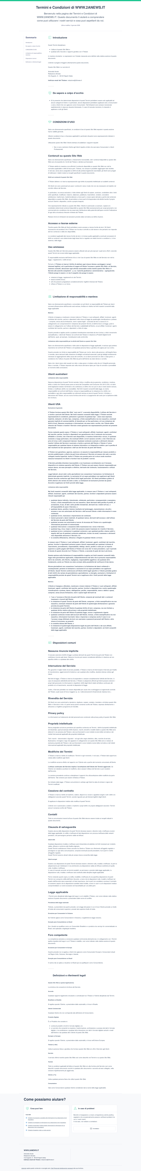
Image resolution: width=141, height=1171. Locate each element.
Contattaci (96, 1128)
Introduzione (29, 42)
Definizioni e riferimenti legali (33, 62)
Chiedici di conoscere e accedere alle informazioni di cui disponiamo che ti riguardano (47, 1118)
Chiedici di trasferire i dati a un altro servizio (39, 1130)
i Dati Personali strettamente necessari (61, 1168)
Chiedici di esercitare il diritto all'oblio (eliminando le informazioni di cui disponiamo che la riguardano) (46, 1126)
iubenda (23, 1168)
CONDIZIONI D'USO (31, 49)
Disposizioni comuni (31, 58)
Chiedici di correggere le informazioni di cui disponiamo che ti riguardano (47, 1122)
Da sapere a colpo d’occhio (33, 46)
